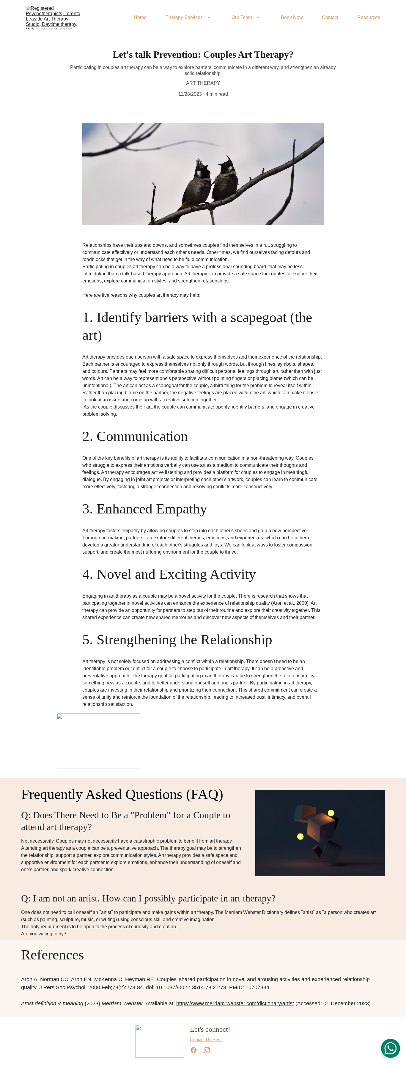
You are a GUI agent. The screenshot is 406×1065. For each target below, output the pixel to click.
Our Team (242, 17)
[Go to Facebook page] (196, 1050)
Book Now (292, 17)
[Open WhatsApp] (390, 1048)
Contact (330, 17)
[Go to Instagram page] (207, 1050)
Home (140, 17)
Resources (368, 17)
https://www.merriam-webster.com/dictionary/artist (235, 1003)
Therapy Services (184, 17)
